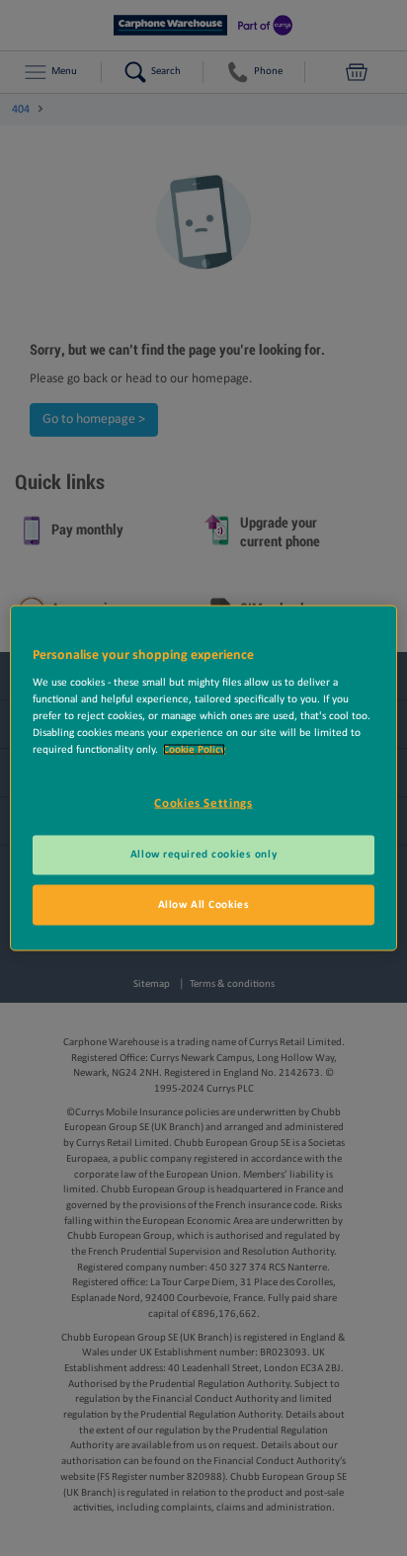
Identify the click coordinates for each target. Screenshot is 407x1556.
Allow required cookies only (203, 854)
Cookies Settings (203, 803)
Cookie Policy (194, 750)
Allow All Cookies (204, 904)
